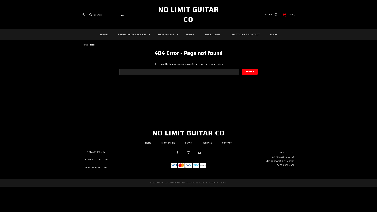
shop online (168, 142)
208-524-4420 (287, 165)
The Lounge (212, 34)
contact (227, 142)
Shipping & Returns (96, 167)
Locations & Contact (245, 34)
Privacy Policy (96, 152)
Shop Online (165, 34)
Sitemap (223, 182)
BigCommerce (192, 182)
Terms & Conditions (96, 159)
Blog (273, 34)
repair (188, 142)
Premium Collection (132, 34)
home (148, 142)
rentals (207, 142)
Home (104, 34)
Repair (190, 34)
